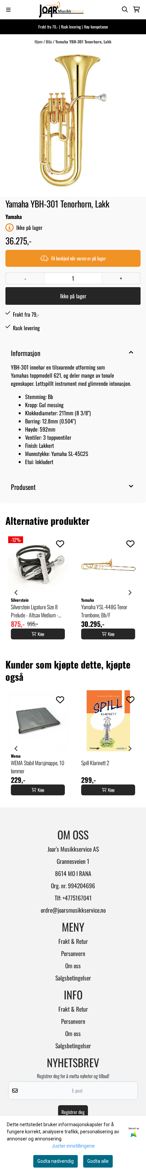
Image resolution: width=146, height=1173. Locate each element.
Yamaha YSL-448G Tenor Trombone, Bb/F (104, 611)
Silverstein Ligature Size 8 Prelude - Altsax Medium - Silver (34, 611)
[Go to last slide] (16, 592)
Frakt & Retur (73, 941)
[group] (37, 593)
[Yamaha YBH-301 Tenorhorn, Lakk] (73, 121)
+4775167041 (77, 897)
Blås (49, 41)
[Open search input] (125, 9)
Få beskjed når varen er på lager (78, 258)
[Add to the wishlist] (60, 544)
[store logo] (61, 10)
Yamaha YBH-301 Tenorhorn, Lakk (83, 41)
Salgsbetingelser (73, 977)
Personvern (73, 953)
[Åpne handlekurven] (136, 9)
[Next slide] (129, 592)
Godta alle (98, 1161)
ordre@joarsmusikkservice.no (73, 910)
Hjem (39, 41)
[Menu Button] (8, 9)
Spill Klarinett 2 (95, 763)
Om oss (73, 965)
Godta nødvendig (55, 1161)
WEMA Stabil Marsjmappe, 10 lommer (37, 767)
